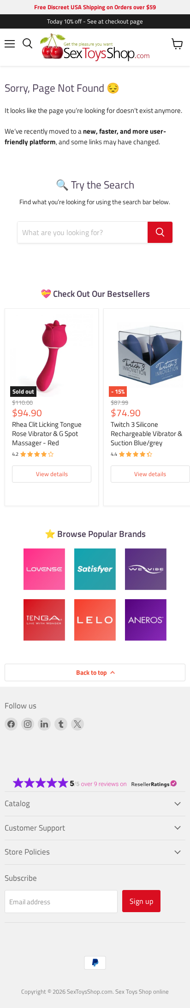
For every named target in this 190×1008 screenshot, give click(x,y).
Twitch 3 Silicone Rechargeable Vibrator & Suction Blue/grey (146, 433)
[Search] (160, 232)
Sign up (141, 901)
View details (52, 473)
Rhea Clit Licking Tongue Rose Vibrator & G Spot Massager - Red (47, 433)
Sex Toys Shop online (142, 991)
